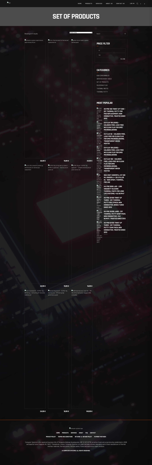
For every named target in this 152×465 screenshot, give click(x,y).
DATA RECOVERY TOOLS (104, 79)
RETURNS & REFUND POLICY (83, 437)
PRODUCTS (65, 433)
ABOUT (81, 433)
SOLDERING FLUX (102, 85)
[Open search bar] (137, 3)
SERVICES (74, 433)
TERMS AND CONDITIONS (65, 437)
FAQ (86, 433)
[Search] (125, 34)
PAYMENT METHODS (100, 437)
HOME (58, 433)
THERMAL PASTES (102, 89)
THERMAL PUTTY (102, 92)
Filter (123, 59)
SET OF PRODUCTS (102, 82)
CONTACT (93, 433)
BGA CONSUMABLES (103, 76)
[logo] (17, 3)
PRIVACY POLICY (51, 437)
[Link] (144, 4)
